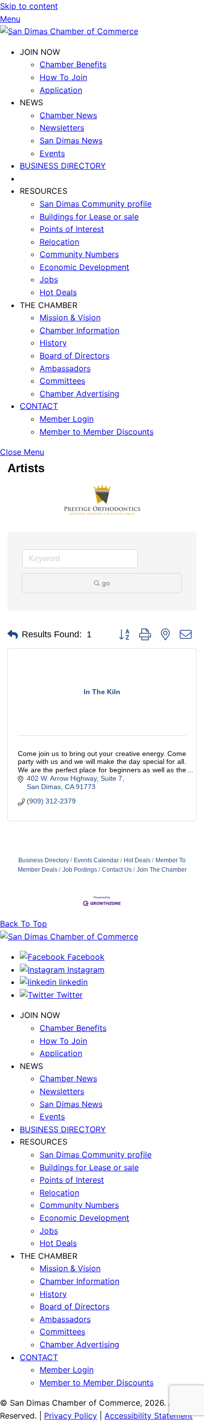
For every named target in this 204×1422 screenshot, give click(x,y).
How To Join (63, 77)
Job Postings (79, 869)
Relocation (59, 242)
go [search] (106, 583)
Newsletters (62, 128)
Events (52, 153)
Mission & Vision (70, 317)
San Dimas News (71, 140)
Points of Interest (72, 229)
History (53, 343)
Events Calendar (96, 860)
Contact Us (117, 869)
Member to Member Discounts (96, 432)
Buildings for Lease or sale (89, 217)
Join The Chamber (162, 869)
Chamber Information (79, 330)
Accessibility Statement (148, 1416)
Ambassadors (65, 368)
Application (61, 90)
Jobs (49, 279)
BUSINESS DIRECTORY (63, 166)
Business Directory (43, 860)
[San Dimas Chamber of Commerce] (69, 31)
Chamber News (68, 115)
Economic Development (84, 267)
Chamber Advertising (79, 394)
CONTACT (39, 406)
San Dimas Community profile (96, 204)
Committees (62, 381)
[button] (12, 635)
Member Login (67, 419)
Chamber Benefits (73, 64)
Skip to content (29, 6)
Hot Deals (58, 292)
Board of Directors (74, 355)
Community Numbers (79, 254)
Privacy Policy (70, 1416)
